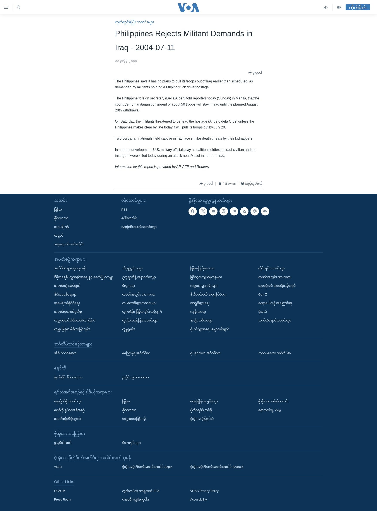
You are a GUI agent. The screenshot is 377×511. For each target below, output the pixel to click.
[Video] (339, 7)
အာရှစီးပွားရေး (200, 303)
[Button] (255, 73)
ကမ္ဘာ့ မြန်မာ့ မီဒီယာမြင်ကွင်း (72, 329)
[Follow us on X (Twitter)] (203, 211)
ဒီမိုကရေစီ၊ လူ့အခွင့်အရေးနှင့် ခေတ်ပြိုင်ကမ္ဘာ (83, 277)
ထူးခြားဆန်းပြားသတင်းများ (140, 320)
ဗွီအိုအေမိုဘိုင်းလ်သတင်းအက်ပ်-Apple (147, 466)
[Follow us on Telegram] (234, 211)
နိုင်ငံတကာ (61, 218)
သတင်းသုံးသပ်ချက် (67, 285)
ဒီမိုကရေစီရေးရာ (65, 294)
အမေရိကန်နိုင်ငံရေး (67, 303)
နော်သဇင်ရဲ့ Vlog (269, 410)
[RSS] (244, 211)
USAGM (59, 491)
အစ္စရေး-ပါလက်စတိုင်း (69, 244)
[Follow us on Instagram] (223, 211)
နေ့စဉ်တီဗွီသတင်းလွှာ (68, 401)
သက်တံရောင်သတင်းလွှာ (274, 320)
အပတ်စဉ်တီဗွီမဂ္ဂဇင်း (67, 418)
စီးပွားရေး (128, 285)
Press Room (62, 499)
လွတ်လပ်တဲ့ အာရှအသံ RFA (140, 491)
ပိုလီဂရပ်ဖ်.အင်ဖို (201, 410)
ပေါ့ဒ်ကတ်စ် (129, 218)
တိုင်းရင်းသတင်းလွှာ (271, 268)
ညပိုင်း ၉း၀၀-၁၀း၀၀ (135, 377)
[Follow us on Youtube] (213, 211)
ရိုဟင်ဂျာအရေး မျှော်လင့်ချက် (209, 329)
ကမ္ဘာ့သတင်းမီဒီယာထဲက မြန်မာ (74, 320)
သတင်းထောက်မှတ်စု (68, 311)
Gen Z (262, 294)
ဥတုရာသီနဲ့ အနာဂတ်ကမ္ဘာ (139, 277)
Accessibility (198, 499)
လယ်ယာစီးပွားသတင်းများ (139, 303)
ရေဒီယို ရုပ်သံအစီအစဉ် (69, 410)
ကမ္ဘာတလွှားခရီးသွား (204, 285)
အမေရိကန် (61, 227)
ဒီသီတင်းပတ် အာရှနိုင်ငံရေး (208, 294)
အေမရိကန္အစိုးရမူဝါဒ (135, 499)
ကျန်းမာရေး (198, 311)
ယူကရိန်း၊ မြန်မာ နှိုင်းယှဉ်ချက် (142, 311)
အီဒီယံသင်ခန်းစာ (65, 353)
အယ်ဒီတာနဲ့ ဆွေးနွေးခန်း (70, 268)
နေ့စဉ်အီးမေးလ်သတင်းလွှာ (139, 227)
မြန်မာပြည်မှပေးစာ (202, 268)
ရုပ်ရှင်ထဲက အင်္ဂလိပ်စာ (205, 353)
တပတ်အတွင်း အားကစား (138, 294)
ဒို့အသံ (262, 311)
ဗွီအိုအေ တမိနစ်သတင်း (273, 401)
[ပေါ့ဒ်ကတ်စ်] (254, 211)
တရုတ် (58, 235)
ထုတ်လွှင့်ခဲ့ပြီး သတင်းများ (134, 22)
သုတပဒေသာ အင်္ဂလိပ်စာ (274, 353)
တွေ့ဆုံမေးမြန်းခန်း (134, 418)
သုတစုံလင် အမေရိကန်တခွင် (277, 285)
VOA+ (58, 466)
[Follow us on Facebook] (192, 211)
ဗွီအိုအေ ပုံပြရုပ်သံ (202, 418)
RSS (124, 209)
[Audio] (325, 7)
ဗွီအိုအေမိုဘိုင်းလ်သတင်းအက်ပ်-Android (216, 466)
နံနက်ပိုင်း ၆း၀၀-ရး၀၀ (68, 377)
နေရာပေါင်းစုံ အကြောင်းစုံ (275, 303)
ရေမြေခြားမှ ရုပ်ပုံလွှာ (204, 401)
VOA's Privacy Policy (204, 491)
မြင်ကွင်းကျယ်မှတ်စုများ (206, 277)
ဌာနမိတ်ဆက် (63, 442)
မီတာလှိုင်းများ (131, 442)
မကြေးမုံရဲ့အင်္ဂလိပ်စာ (136, 353)
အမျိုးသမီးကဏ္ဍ (201, 320)
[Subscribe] (265, 211)
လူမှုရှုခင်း (128, 329)
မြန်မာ (58, 209)
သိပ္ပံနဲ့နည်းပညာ (132, 268)
